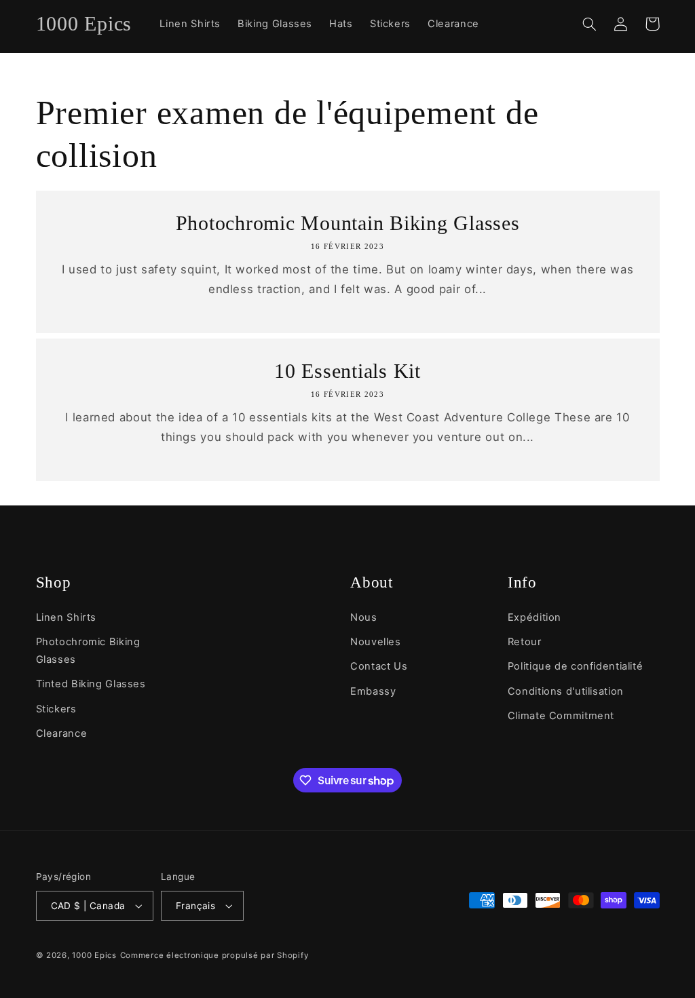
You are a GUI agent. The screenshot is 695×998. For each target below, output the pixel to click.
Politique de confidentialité (575, 666)
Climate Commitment (561, 716)
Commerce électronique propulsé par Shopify (214, 955)
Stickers (56, 709)
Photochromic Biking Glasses (88, 651)
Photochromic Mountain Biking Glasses (348, 223)
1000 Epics (94, 955)
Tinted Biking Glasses (91, 684)
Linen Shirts (66, 617)
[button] (589, 23)
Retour (525, 642)
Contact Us (378, 666)
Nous (363, 617)
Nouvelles (375, 642)
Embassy (373, 691)
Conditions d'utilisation (566, 691)
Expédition (534, 617)
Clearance (62, 733)
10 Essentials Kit (347, 371)
